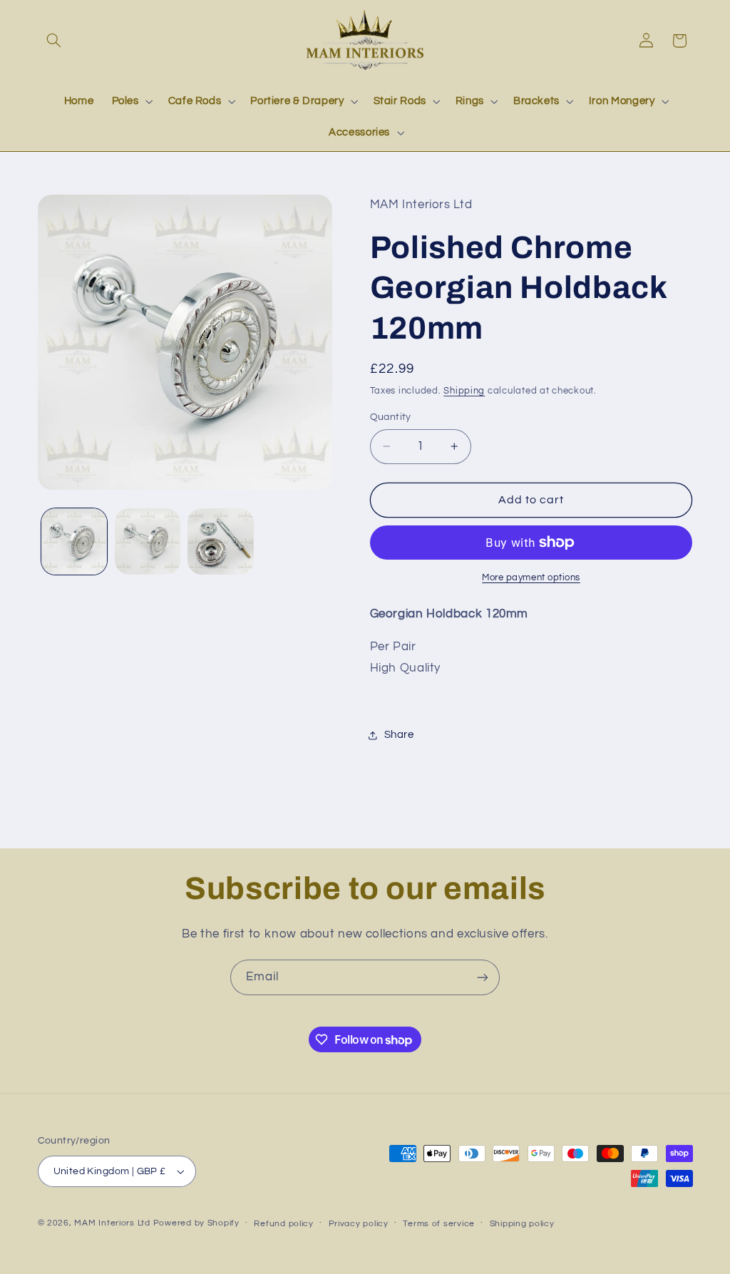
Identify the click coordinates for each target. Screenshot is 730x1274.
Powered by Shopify (196, 1223)
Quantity (390, 417)
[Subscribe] (482, 977)
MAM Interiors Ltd (112, 1223)
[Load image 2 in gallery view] (147, 541)
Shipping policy (522, 1224)
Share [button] (399, 734)
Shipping (464, 391)
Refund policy (284, 1224)
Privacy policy (359, 1224)
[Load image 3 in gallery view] (220, 541)
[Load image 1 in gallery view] (74, 541)
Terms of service (439, 1224)
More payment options (531, 577)
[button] (54, 40)
